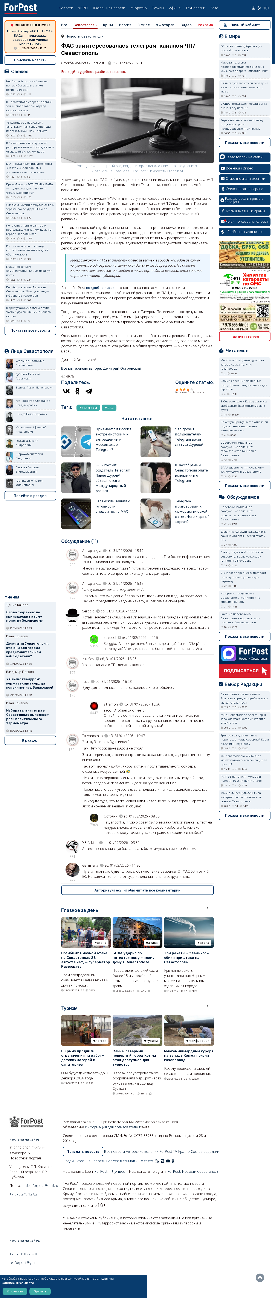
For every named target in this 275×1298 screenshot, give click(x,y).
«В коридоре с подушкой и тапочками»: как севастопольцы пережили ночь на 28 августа (28, 127)
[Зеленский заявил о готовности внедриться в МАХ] (76, 500)
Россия (125, 25)
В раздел (30, 740)
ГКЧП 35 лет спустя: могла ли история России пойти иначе (241, 779)
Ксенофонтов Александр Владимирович (33, 403)
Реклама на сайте (24, 1139)
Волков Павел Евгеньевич (34, 387)
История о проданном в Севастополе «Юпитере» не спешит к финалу (240, 597)
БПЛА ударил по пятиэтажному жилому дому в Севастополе (133, 957)
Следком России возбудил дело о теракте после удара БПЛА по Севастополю (30, 209)
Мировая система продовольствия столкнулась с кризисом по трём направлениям (244, 66)
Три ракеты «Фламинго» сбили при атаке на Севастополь (186, 957)
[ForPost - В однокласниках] (173, 1161)
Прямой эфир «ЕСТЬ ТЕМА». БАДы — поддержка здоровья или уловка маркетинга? (30, 37)
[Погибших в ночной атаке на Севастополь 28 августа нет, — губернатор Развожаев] (86, 919)
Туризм (158, 8)
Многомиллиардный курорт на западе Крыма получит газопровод (189, 1055)
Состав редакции (205, 1151)
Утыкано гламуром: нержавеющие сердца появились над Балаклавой (29, 683)
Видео (186, 25)
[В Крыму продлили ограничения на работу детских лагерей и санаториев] (86, 1017)
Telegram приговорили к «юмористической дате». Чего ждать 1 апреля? (192, 511)
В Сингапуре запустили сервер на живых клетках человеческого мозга (244, 87)
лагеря (100, 1041)
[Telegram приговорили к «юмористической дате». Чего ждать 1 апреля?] (156, 500)
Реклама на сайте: (24, 1240)
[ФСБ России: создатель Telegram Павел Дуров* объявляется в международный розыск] (76, 464)
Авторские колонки (142, 1151)
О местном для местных (246, 178)
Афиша (175, 8)
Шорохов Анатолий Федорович (29, 456)
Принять (40, 1291)
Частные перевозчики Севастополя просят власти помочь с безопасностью (240, 618)
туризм (152, 1041)
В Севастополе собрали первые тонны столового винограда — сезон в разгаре (29, 106)
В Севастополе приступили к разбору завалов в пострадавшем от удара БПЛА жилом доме (30, 147)
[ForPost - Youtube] (168, 1161)
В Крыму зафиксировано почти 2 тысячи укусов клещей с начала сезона (28, 312)
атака (102, 943)
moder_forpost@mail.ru (39, 1185)
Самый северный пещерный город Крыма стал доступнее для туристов (134, 1058)
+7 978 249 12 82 (23, 1194)
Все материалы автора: (101, 368)
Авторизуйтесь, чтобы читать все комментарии (138, 890)
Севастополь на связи (244, 157)
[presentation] (191, 906)
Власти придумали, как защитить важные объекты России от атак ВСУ (243, 536)
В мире (144, 25)
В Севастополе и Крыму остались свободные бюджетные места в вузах (244, 405)
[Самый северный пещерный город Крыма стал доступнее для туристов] (137, 1017)
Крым (108, 25)
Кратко (184, 1151)
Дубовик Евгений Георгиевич (28, 376)
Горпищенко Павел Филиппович (29, 483)
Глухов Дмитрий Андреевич (27, 443)
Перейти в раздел (30, 495)
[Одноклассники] (77, 391)
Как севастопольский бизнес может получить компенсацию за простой (244, 760)
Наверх (261, 1277)
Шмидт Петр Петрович (31, 414)
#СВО (83, 8)
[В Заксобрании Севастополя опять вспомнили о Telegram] (156, 464)
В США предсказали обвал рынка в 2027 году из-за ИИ (244, 106)
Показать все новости (30, 330)
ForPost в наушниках (245, 232)
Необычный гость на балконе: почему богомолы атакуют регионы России (27, 85)
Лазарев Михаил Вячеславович (27, 469)
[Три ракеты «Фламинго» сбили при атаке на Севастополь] (189, 919)
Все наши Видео (239, 168)
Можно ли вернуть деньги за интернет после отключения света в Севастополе (241, 797)
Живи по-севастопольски (247, 221)
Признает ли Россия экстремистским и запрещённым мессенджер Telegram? (113, 439)
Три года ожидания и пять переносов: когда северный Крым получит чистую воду (245, 739)
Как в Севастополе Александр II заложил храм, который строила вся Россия (243, 719)
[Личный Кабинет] (254, 8)
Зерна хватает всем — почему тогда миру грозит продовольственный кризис (242, 124)
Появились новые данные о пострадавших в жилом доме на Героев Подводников (29, 230)
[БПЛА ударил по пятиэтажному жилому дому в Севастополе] (137, 919)
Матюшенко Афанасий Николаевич (31, 429)
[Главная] (21, 6)
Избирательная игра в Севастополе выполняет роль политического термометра (27, 717)
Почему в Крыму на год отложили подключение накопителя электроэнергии (244, 426)
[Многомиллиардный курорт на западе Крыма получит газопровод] (189, 1017)
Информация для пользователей (112, 1127)
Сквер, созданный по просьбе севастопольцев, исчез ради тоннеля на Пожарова (242, 556)
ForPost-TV (168, 1151)
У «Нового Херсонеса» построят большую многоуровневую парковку (243, 577)
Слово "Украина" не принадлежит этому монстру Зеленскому (24, 616)
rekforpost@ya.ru (23, 1262)
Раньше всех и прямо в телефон (244, 200)
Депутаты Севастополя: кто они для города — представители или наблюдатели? (27, 650)
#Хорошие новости (109, 8)
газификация (198, 1041)
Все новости (114, 1151)
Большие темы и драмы (245, 211)
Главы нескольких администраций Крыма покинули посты (29, 271)
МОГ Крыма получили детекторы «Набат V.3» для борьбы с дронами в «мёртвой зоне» (29, 168)
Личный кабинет (245, 25)
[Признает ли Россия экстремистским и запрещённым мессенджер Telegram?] (76, 428)
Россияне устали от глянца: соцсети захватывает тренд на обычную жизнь (27, 250)
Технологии (195, 8)
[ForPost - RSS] (157, 1161)
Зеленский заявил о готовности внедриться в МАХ (113, 506)
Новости (66, 8)
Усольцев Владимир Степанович (30, 363)
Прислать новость (30, 60)
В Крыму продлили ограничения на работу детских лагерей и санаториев (82, 1058)
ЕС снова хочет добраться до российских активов (241, 48)
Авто (214, 8)
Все (64, 25)
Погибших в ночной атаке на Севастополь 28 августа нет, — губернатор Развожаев (85, 960)
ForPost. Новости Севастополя (193, 1171)
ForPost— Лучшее (110, 1171)
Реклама (205, 25)
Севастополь (85, 25)
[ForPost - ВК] (162, 1161)
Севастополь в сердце (244, 189)
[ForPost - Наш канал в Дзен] (176, 1161)
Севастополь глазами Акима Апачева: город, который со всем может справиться (244, 698)
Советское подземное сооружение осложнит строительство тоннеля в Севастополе (238, 449)
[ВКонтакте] (66, 391)
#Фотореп (165, 25)
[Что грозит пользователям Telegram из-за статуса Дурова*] (156, 428)
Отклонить (15, 1291)
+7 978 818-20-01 (23, 1254)
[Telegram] (89, 391)
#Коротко (138, 8)
